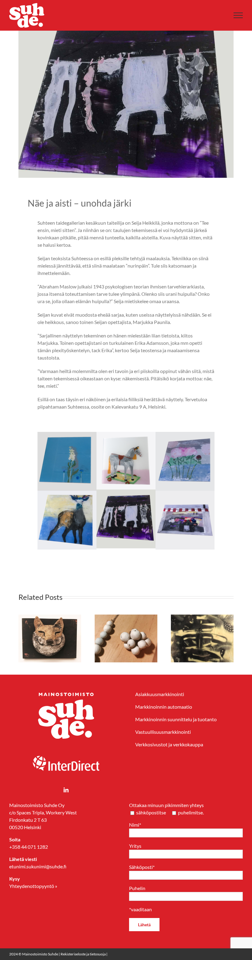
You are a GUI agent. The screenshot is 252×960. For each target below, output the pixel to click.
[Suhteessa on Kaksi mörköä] (74, 617)
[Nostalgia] (126, 435)
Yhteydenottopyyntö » (33, 886)
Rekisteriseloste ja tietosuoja (83, 954)
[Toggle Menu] (238, 15)
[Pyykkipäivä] (126, 493)
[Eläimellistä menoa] (150, 617)
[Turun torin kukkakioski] (185, 494)
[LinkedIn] (66, 789)
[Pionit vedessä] (185, 435)
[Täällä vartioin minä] (66, 494)
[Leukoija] (66, 435)
